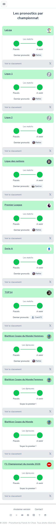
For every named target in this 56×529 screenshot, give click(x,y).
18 (16, 43)
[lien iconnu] (45, 515)
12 (39, 174)
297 (40, 87)
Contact (39, 509)
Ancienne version (21, 509)
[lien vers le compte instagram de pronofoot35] (10, 515)
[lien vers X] (16, 515)
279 (40, 131)
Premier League (13, 204)
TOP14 (8, 292)
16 (39, 435)
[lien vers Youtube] (22, 515)
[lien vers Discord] (33, 515)
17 (16, 477)
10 (16, 218)
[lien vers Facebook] (28, 515)
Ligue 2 (9, 117)
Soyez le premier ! (28, 404)
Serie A (9, 248)
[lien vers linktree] (39, 515)
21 (39, 349)
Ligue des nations (14, 161)
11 (39, 477)
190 (40, 305)
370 (40, 218)
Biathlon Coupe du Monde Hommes (24, 336)
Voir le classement (13, 63)
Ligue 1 (9, 73)
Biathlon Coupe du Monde (19, 421)
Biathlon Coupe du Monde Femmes (24, 379)
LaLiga (8, 30)
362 (40, 43)
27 (16, 131)
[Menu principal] (4, 4)
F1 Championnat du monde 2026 (22, 464)
